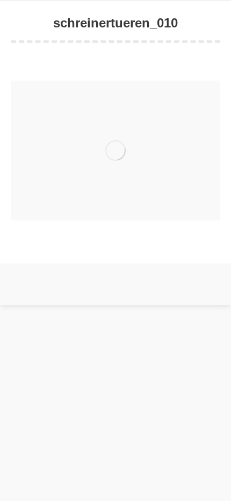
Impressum (143, 293)
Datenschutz (182, 293)
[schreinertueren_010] (115, 150)
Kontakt (111, 293)
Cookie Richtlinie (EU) (63, 293)
